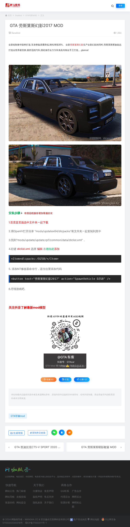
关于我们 (49, 502)
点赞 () (83, 379)
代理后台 (65, 496)
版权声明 (37, 496)
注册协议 (37, 490)
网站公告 (10, 490)
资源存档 (10, 502)
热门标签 (21, 490)
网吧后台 (76, 496)
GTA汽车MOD (31, 15)
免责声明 (49, 490)
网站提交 (21, 502)
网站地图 (94, 519)
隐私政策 (37, 502)
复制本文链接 (38, 432)
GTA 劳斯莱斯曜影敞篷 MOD (98, 447)
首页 (10, 15)
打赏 (66, 379)
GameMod (16, 33)
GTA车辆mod (18, 415)
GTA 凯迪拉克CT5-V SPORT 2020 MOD (39, 447)
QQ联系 (65, 490)
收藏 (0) (50, 379)
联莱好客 (65, 502)
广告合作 (76, 490)
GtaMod (18, 15)
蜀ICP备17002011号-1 (36, 522)
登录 (120, 6)
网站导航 (10, 496)
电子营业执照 (80, 519)
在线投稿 (21, 496)
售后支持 (49, 496)
